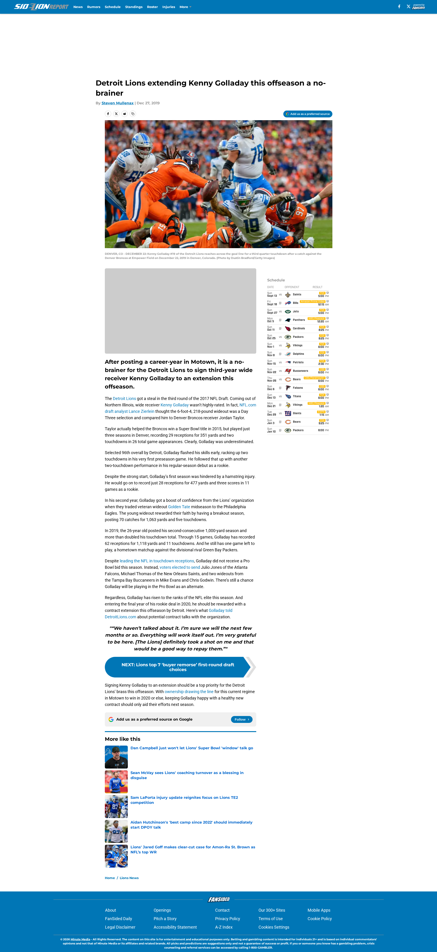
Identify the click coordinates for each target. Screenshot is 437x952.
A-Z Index (224, 927)
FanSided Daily (118, 918)
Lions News (129, 878)
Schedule (113, 7)
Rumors (93, 7)
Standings (133, 7)
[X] (408, 6)
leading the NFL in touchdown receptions (157, 560)
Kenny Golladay (175, 404)
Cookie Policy (320, 918)
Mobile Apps (319, 910)
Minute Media (80, 939)
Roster (152, 7)
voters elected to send (180, 567)
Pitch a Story (165, 918)
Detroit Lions (124, 398)
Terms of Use (271, 918)
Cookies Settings (274, 927)
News (78, 7)
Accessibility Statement (175, 927)
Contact (222, 910)
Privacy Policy (227, 918)
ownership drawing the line (189, 691)
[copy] (133, 114)
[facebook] (399, 6)
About (110, 910)
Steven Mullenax (118, 103)
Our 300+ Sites (272, 910)
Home (110, 878)
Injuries (168, 7)
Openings (162, 910)
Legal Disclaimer (120, 927)
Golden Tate (179, 506)
